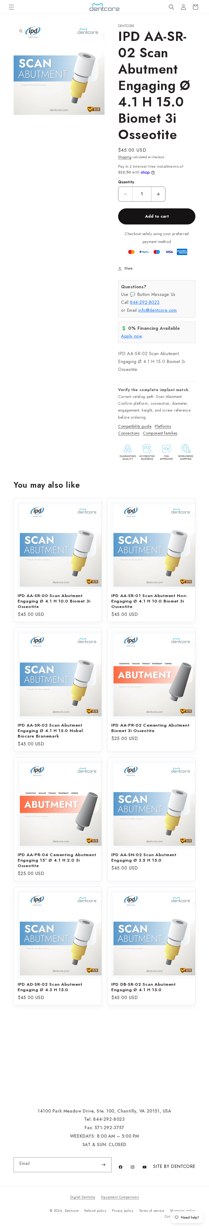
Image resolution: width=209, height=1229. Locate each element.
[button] (11, 7)
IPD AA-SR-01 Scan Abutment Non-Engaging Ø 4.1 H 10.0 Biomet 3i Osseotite (149, 601)
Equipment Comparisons (120, 1197)
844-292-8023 (144, 302)
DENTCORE (183, 1166)
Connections (129, 433)
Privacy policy (122, 1210)
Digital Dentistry (82, 1197)
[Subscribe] (103, 1164)
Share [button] (128, 268)
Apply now (131, 336)
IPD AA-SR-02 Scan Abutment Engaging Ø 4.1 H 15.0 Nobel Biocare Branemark (50, 731)
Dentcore (72, 1210)
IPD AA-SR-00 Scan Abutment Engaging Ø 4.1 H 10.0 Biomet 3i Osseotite (54, 601)
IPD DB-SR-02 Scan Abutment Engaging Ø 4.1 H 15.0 (143, 987)
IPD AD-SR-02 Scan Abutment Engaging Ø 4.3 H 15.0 (50, 987)
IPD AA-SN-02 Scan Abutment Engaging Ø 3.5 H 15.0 (144, 857)
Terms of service (151, 1210)
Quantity (126, 182)
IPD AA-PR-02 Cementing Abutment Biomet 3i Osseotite (150, 728)
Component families (160, 433)
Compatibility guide (134, 426)
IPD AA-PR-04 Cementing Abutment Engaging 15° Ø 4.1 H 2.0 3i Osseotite (57, 860)
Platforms (163, 426)
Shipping (124, 157)
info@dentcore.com (157, 310)
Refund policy (95, 1210)
